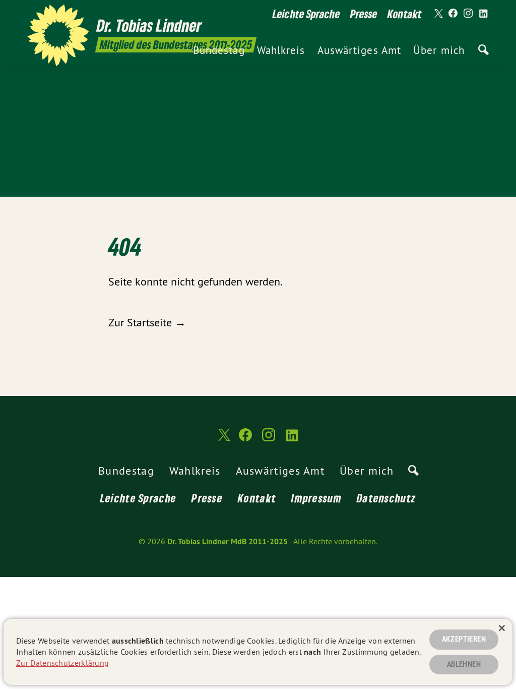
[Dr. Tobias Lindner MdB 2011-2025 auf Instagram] (468, 14)
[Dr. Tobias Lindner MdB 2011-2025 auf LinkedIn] (483, 14)
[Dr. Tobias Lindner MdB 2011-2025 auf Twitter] (437, 14)
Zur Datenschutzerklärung (62, 663)
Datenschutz (386, 498)
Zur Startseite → (147, 322)
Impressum (316, 498)
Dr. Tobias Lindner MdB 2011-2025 (227, 541)
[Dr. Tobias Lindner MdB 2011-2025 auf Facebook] (453, 14)
